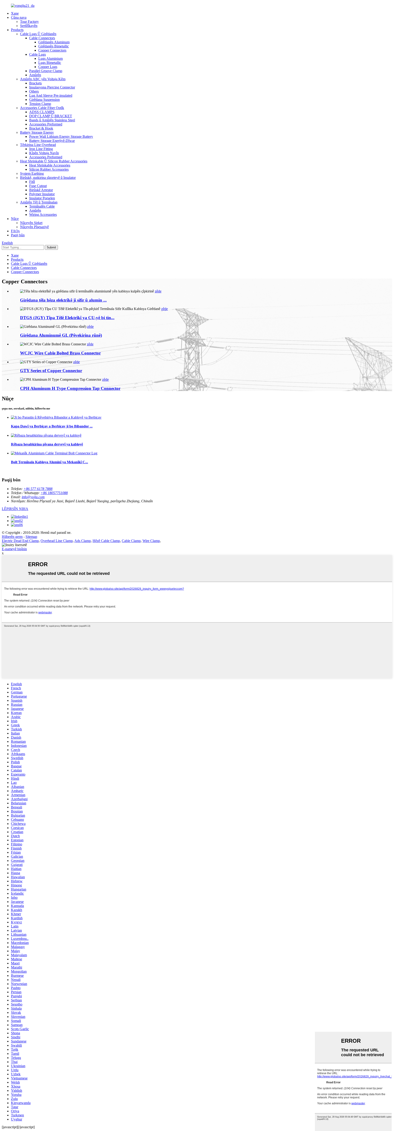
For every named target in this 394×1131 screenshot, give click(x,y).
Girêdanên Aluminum (54, 42)
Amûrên (35, 75)
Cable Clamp (131, 541)
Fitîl (32, 182)
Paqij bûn (18, 235)
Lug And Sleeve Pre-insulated (50, 95)
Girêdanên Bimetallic (53, 46)
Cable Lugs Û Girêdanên (38, 34)
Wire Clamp (151, 541)
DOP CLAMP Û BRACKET (50, 116)
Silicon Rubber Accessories (49, 169)
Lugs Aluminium (50, 58)
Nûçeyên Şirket (31, 223)
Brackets (35, 83)
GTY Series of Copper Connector (51, 370)
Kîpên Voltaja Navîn (44, 153)
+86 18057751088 (54, 493)
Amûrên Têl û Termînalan (38, 202)
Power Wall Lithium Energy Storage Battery (61, 136)
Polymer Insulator (42, 194)
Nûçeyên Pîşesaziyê (34, 227)
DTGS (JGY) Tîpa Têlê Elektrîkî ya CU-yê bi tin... (67, 317)
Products (17, 30)
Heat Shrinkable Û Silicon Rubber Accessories (53, 161)
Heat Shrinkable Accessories (49, 165)
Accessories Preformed (45, 124)
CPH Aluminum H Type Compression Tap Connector (70, 388)
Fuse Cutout (38, 186)
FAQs (15, 231)
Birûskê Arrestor (41, 190)
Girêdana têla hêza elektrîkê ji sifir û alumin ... (63, 300)
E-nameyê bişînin (14, 549)
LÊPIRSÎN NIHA (15, 509)
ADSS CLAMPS (41, 112)
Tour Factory (29, 21)
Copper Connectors (52, 50)
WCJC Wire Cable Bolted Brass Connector (60, 353)
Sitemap (31, 537)
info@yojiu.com (33, 497)
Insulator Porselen (42, 198)
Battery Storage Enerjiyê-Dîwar (52, 141)
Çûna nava (18, 17)
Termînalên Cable (42, 206)
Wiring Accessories (43, 214)
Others (34, 91)
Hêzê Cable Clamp (106, 541)
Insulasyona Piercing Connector (52, 87)
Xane (15, 13)
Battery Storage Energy (37, 132)
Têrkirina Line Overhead (38, 145)
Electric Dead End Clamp (20, 541)
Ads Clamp (82, 541)
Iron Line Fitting (41, 149)
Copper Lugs (47, 67)
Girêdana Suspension (44, 100)
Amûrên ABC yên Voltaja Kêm (42, 79)
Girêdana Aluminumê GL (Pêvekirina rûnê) (61, 335)
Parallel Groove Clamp (45, 71)
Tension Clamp (40, 104)
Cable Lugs (37, 54)
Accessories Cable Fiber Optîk (42, 108)
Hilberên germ (12, 537)
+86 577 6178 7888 (37, 489)
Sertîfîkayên (28, 26)
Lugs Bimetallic (49, 63)
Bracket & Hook (41, 128)
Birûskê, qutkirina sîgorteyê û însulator (48, 178)
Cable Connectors (42, 38)
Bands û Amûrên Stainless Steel (52, 120)
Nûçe (15, 219)
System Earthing (32, 173)
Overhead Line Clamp (57, 541)
